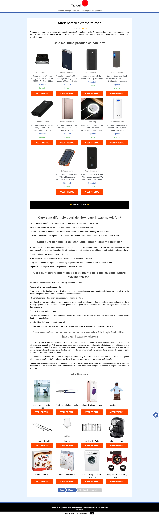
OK (92, 513)
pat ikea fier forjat (91, 441)
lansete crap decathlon (42, 441)
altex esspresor (116, 441)
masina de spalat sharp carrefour (92, 476)
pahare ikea (67, 441)
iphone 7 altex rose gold (92, 405)
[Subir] (156, 415)
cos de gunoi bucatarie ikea (42, 406)
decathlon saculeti (67, 475)
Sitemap (79, 510)
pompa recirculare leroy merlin (117, 476)
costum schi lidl (116, 405)
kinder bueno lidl (42, 475)
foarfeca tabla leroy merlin (67, 405)
